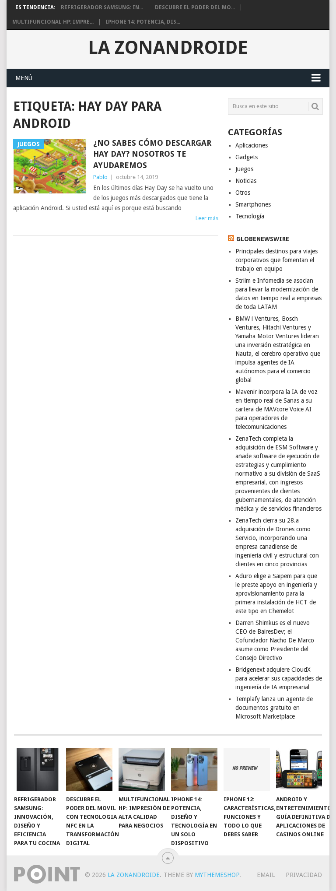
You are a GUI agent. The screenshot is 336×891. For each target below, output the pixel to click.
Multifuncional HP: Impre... (53, 22)
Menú (23, 77)
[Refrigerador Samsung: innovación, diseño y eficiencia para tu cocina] (37, 769)
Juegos (244, 168)
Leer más (207, 218)
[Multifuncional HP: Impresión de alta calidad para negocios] (142, 769)
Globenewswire (262, 238)
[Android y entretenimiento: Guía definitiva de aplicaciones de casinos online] (299, 769)
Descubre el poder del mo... (195, 7)
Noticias (245, 180)
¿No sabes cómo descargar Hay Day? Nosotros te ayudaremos (152, 153)
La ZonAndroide (168, 48)
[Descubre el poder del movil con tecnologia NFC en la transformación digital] (89, 769)
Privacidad (304, 874)
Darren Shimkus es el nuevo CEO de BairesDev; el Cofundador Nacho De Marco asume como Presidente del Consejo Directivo (274, 640)
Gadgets (246, 157)
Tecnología (249, 216)
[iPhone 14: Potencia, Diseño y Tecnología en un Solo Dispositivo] (194, 769)
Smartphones (253, 204)
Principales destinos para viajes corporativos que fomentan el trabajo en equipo (276, 260)
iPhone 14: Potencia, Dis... (142, 22)
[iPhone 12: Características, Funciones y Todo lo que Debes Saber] (247, 769)
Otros (242, 192)
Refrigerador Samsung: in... (102, 7)
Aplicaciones (251, 145)
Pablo (100, 177)
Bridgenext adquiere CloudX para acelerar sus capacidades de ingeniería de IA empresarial (278, 678)
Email (266, 874)
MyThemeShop (217, 874)
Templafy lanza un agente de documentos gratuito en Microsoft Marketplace (274, 707)
